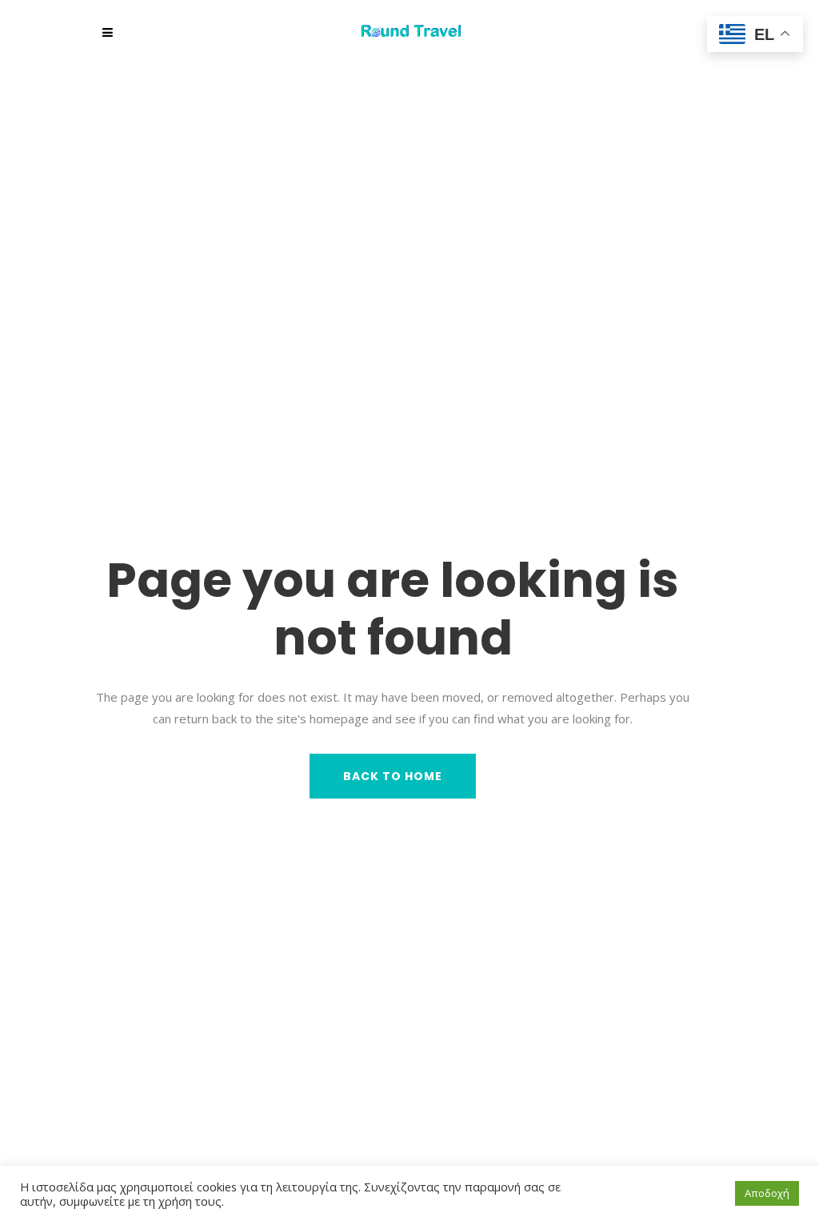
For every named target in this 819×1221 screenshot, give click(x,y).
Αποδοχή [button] (767, 1193)
